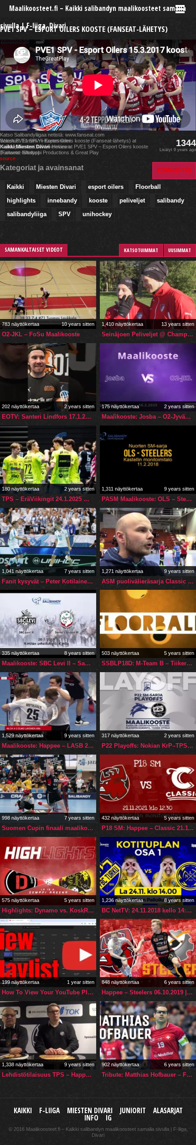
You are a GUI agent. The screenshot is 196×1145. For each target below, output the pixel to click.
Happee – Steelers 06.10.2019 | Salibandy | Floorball (149, 992)
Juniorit (133, 1110)
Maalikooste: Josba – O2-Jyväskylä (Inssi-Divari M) (149, 416)
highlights (21, 200)
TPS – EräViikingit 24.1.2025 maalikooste (49, 499)
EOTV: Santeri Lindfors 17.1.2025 (48, 416)
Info (91, 1118)
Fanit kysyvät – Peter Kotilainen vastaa (49, 581)
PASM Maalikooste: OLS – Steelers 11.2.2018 (149, 499)
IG (109, 1118)
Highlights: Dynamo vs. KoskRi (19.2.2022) (49, 910)
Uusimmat (179, 250)
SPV (64, 214)
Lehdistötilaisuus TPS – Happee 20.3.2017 (49, 1074)
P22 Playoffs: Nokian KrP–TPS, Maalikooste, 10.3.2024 (149, 745)
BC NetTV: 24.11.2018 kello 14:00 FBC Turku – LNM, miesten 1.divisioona (149, 910)
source (7, 158)
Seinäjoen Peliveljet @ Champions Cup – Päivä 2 (149, 334)
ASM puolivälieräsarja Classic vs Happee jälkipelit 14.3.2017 (149, 581)
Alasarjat (168, 1110)
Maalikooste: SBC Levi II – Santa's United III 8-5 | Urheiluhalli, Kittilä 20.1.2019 (49, 663)
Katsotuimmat (141, 250)
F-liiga (49, 1110)
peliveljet (132, 200)
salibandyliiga (26, 214)
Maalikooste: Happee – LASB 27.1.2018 (49, 745)
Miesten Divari (56, 186)
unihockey (97, 214)
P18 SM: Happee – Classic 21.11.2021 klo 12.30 (149, 828)
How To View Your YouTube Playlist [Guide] (49, 992)
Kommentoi (174, 170)
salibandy (170, 200)
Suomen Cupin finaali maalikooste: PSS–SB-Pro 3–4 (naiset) (49, 828)
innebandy (62, 200)
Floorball (148, 186)
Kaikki (15, 186)
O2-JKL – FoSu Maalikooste (41, 334)
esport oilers (106, 186)
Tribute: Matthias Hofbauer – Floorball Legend (149, 1074)
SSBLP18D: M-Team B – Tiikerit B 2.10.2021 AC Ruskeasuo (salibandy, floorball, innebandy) (149, 663)
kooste (98, 200)
